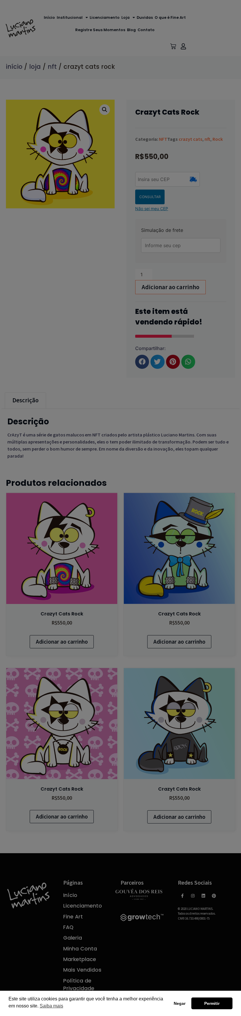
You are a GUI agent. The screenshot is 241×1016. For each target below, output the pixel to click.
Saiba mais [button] (51, 1005)
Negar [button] (179, 1003)
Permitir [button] (212, 1003)
